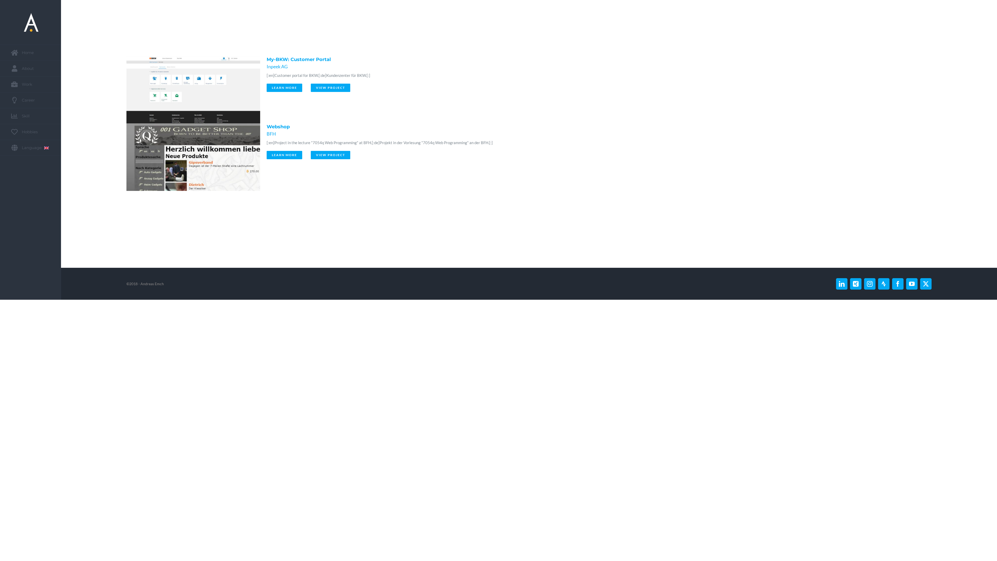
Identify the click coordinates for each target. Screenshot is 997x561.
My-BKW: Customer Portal (299, 59)
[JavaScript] (191, 89)
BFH (271, 134)
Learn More (284, 88)
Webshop (278, 127)
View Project (330, 88)
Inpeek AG (277, 66)
